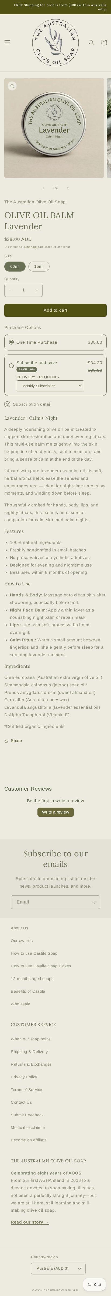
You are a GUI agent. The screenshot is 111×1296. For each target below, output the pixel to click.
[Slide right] (68, 188)
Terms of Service (26, 1089)
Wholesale (20, 1004)
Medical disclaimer (28, 1127)
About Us (19, 928)
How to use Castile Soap (34, 953)
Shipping (30, 246)
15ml (39, 266)
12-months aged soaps (32, 979)
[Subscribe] (94, 902)
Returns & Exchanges (31, 1064)
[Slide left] (43, 188)
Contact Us (21, 1102)
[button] (7, 42)
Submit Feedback (27, 1115)
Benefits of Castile (28, 991)
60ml (15, 266)
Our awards (22, 941)
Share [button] (16, 740)
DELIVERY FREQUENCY (38, 377)
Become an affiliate (29, 1140)
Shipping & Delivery (29, 1052)
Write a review (55, 812)
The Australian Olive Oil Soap (60, 1289)
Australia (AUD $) (52, 1268)
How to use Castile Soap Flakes (41, 966)
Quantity (11, 279)
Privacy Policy (24, 1077)
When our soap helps (31, 1039)
